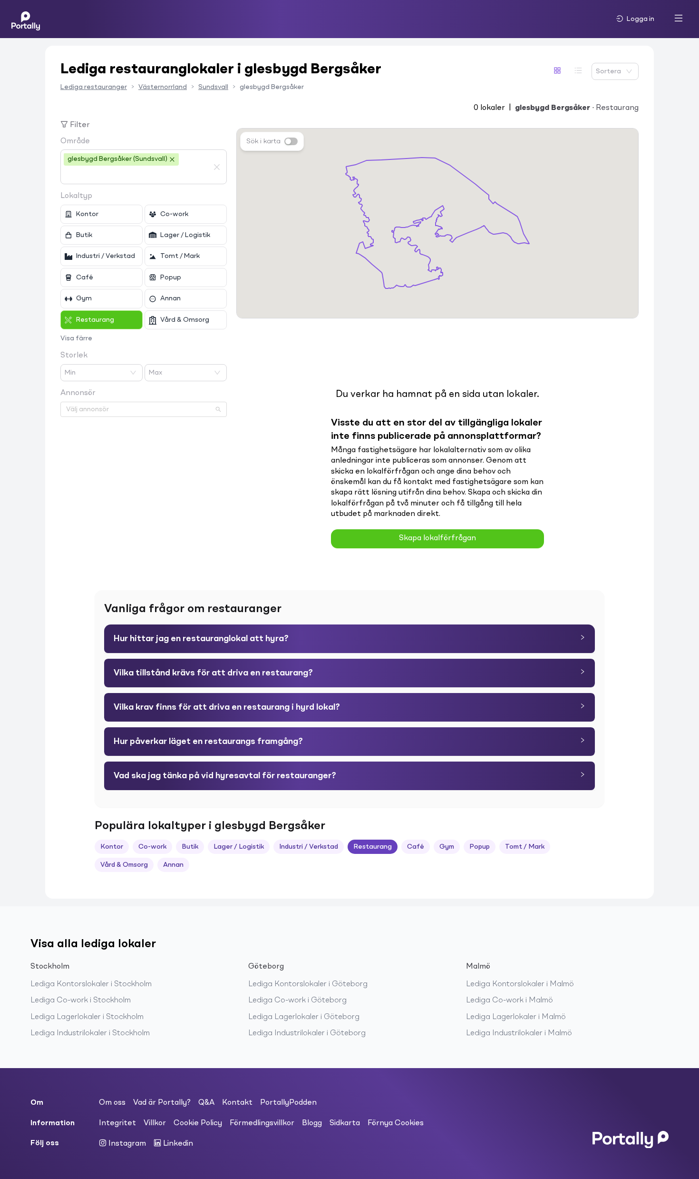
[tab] (349, 638)
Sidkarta (345, 1123)
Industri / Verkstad (308, 846)
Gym (446, 846)
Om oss (112, 1103)
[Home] (25, 19)
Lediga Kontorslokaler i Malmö (520, 984)
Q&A (206, 1103)
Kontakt (237, 1103)
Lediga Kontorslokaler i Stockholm (91, 984)
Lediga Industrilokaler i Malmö (519, 1033)
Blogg (312, 1123)
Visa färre (76, 338)
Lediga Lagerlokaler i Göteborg (303, 1017)
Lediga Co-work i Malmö (509, 1000)
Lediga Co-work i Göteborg (297, 1000)
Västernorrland (162, 87)
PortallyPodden (288, 1103)
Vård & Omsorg (124, 865)
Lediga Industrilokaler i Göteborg (307, 1033)
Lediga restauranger (93, 87)
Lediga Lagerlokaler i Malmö (516, 1017)
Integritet (117, 1123)
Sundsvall (213, 87)
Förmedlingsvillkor (262, 1123)
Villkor (155, 1123)
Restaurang (372, 846)
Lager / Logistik (239, 846)
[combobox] (136, 175)
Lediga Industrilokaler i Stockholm (90, 1033)
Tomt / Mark (524, 846)
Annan (173, 865)
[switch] (291, 141)
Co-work (152, 846)
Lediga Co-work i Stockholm (80, 1000)
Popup (479, 846)
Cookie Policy (198, 1123)
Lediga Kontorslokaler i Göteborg (308, 984)
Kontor (111, 846)
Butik (190, 846)
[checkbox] (101, 214)
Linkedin (177, 1144)
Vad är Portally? (162, 1103)
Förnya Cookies (396, 1123)
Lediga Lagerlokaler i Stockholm (87, 1017)
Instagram (126, 1144)
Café (415, 846)
